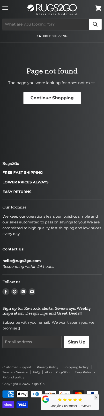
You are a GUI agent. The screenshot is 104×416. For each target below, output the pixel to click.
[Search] (95, 24)
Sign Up (76, 342)
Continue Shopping (52, 98)
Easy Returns (85, 372)
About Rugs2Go (57, 372)
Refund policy (13, 377)
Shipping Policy (76, 367)
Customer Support (16, 367)
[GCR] (45, 399)
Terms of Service (15, 372)
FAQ (36, 372)
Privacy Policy (47, 367)
